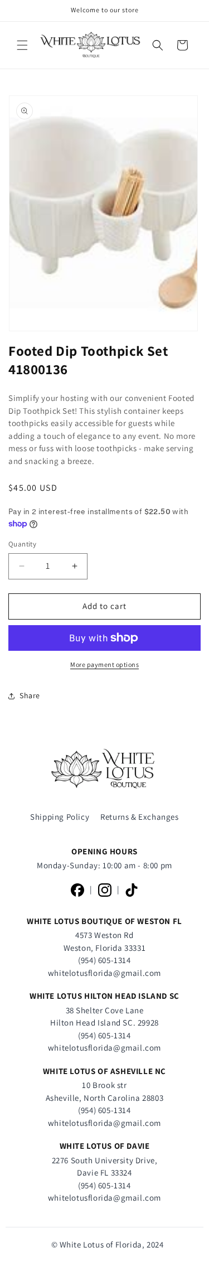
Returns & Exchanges (139, 816)
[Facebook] (77, 890)
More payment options (104, 664)
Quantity (22, 544)
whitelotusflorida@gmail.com (104, 973)
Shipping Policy (59, 816)
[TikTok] (131, 890)
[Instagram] (104, 890)
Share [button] (30, 695)
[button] (22, 45)
